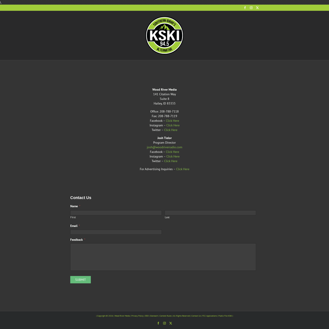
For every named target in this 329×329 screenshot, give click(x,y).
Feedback (77, 240)
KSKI (230, 315)
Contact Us (196, 315)
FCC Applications (209, 315)
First (73, 217)
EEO (147, 315)
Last (167, 217)
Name (75, 206)
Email (75, 226)
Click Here (172, 121)
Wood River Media (122, 315)
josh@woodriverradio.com (164, 147)
